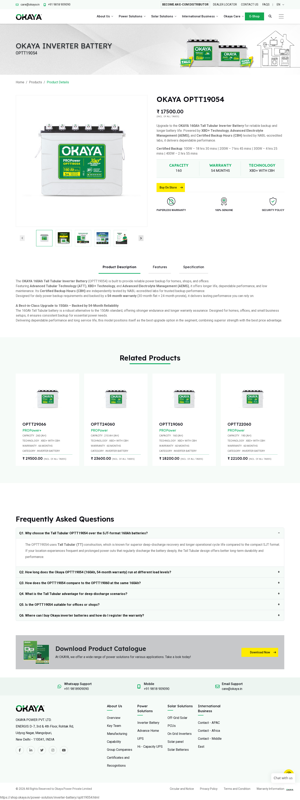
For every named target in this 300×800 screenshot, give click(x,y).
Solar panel (175, 742)
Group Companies (119, 750)
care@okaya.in (232, 689)
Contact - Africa (209, 731)
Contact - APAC (209, 723)
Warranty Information (270, 788)
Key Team (114, 726)
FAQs (266, 4)
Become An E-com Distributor (185, 4)
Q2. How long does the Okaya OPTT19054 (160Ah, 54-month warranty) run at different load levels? (95, 572)
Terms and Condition (237, 788)
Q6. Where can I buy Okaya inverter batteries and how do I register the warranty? (81, 615)
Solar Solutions (162, 16)
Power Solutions (130, 16)
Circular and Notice (182, 788)
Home (20, 82)
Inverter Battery (148, 723)
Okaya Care (232, 16)
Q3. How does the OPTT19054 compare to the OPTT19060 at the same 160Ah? (80, 583)
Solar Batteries (178, 750)
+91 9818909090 (76, 689)
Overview (113, 718)
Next (141, 238)
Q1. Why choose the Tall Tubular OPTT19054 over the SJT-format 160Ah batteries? (83, 533)
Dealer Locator (225, 4)
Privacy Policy (209, 788)
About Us (103, 16)
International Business (198, 16)
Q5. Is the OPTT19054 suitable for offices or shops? (59, 605)
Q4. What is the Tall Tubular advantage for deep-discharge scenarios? (73, 594)
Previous (22, 238)
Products (35, 82)
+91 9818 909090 (156, 689)
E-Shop (254, 16)
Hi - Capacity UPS (150, 747)
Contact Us (249, 4)
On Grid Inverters (180, 734)
